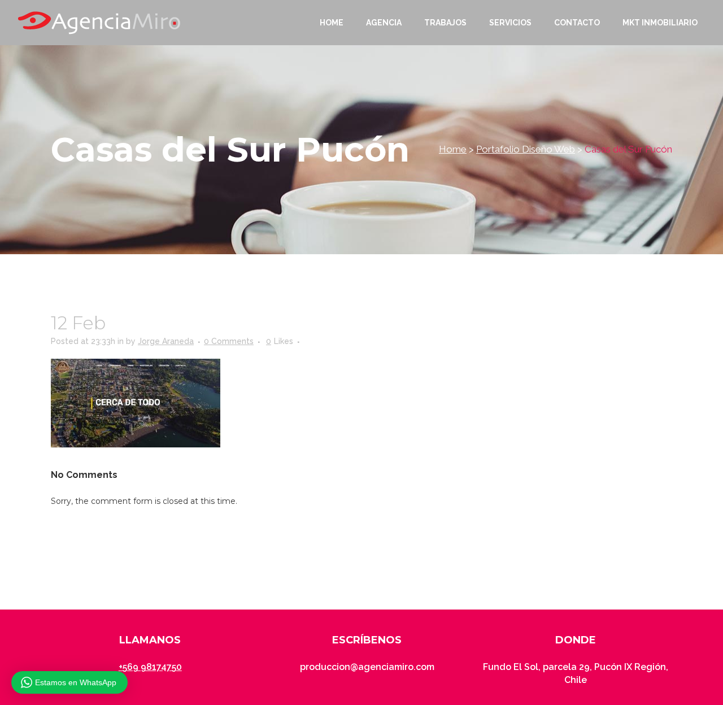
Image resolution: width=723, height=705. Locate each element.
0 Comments (229, 341)
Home (453, 149)
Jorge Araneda (166, 341)
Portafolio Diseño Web (525, 149)
